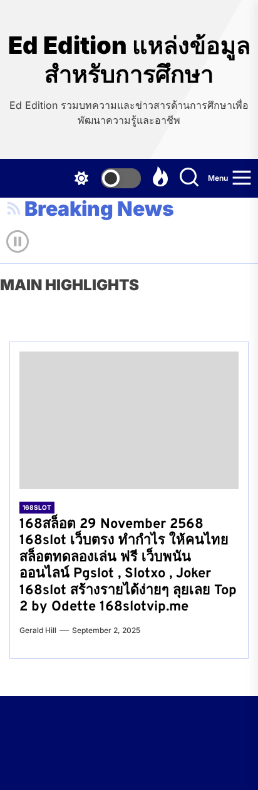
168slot (37, 507)
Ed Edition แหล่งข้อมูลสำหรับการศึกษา (129, 59)
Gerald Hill (37, 630)
